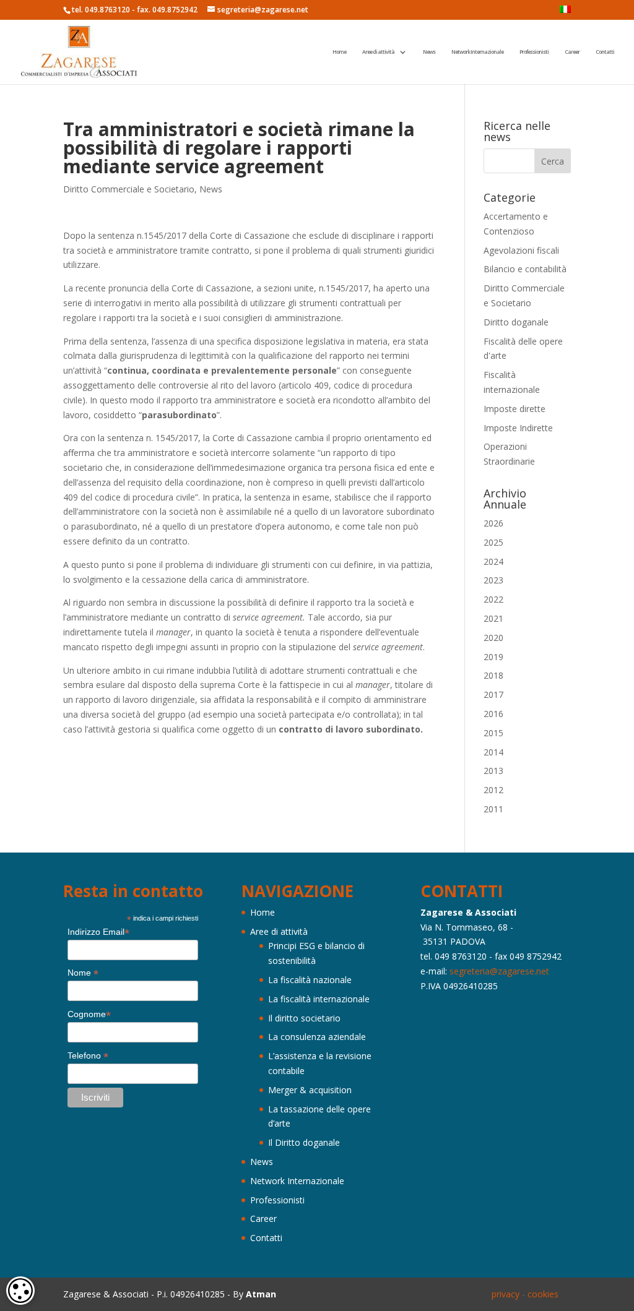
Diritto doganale (516, 322)
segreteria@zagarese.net (499, 971)
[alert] (20, 1290)
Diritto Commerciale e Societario (128, 189)
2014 (493, 752)
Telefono (87, 1056)
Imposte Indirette (518, 428)
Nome (82, 973)
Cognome (89, 1014)
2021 (493, 618)
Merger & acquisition (310, 1090)
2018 (493, 675)
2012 (493, 790)
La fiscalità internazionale (319, 999)
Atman (261, 1294)
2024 (493, 561)
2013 (493, 770)
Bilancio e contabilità (525, 269)
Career (572, 52)
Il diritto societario (304, 1018)
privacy (505, 1294)
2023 (493, 580)
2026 (493, 523)
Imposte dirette (514, 409)
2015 (493, 733)
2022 (493, 599)
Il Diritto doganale (304, 1142)
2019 (493, 657)
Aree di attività (378, 52)
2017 (493, 694)
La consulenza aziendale (317, 1036)
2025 (493, 542)
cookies (543, 1294)
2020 (493, 637)
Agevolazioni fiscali (521, 250)
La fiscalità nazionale (310, 980)
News (429, 52)
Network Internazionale (477, 52)
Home (339, 52)
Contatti (605, 52)
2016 (493, 714)
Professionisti (534, 52)
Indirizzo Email (98, 932)
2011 (493, 809)
